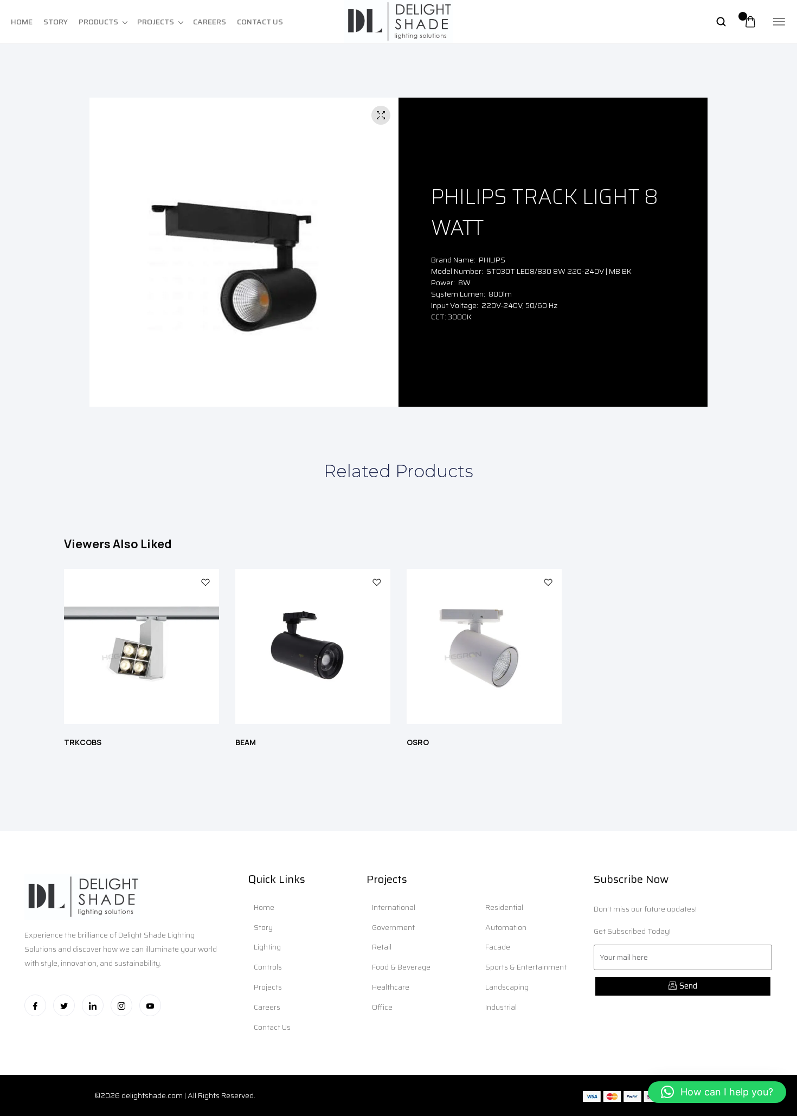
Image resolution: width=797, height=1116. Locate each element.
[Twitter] (64, 1005)
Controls (268, 967)
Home (264, 907)
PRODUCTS (98, 21)
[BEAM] (312, 648)
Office (382, 1007)
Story (263, 927)
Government (393, 927)
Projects (268, 987)
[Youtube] (150, 1005)
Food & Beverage (401, 967)
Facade (497, 947)
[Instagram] (121, 1005)
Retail (381, 947)
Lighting (267, 947)
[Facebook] (35, 1005)
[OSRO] (484, 648)
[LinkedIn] (93, 1005)
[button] (717, 1092)
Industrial (501, 1007)
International (393, 907)
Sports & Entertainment (526, 967)
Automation (505, 927)
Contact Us (272, 1027)
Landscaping (507, 987)
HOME (22, 21)
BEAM (245, 742)
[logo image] (398, 21)
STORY (55, 21)
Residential (504, 907)
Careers (267, 1007)
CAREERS (209, 21)
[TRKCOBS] (141, 648)
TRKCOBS (82, 742)
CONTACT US (260, 21)
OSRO (418, 742)
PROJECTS (155, 21)
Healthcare (390, 987)
